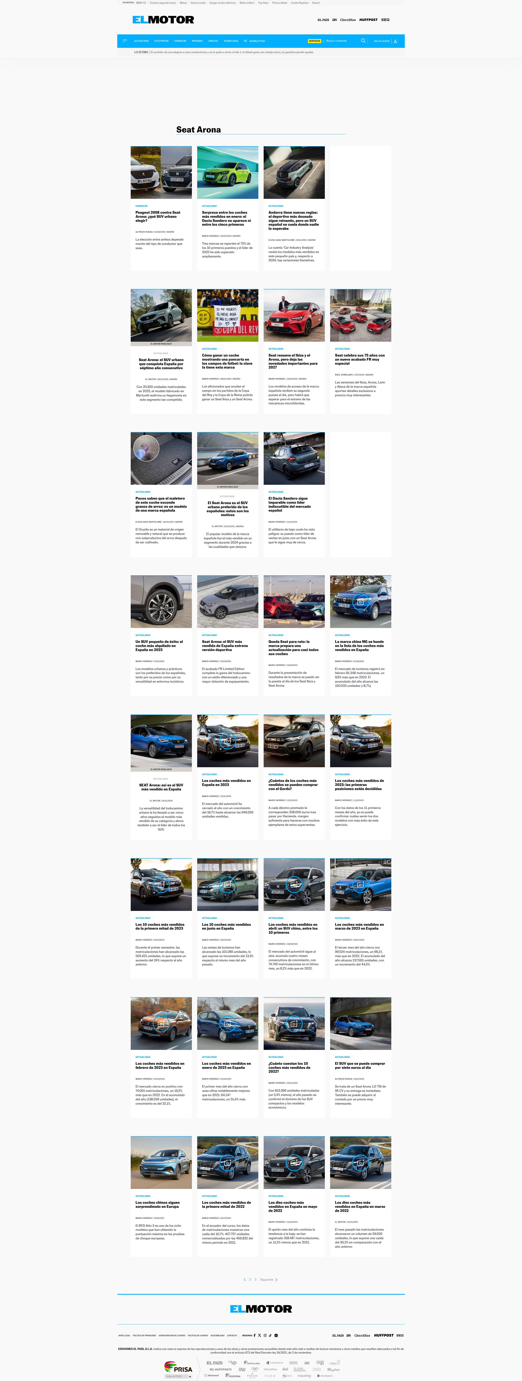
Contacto (232, 1336)
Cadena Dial (285, 1369)
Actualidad (141, 41)
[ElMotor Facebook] (254, 1336)
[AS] (334, 20)
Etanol (316, 2)
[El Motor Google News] (276, 1336)
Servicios (314, 41)
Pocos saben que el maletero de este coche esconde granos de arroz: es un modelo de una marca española (161, 504)
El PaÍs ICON (269, 1375)
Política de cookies (198, 1336)
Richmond (212, 1375)
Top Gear (263, 2)
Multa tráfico (247, 2)
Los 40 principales (234, 1363)
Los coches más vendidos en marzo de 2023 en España (359, 926)
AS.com (305, 1363)
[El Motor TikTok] (270, 1336)
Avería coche (198, 2)
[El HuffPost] (368, 20)
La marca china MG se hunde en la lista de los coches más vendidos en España (359, 646)
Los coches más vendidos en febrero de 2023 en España (160, 1065)
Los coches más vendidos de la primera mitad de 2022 (226, 1204)
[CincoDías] (348, 20)
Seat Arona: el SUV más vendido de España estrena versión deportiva (225, 646)
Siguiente (267, 1279)
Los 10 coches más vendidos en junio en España (226, 926)
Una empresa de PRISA (178, 1366)
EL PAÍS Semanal (300, 1369)
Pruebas (197, 41)
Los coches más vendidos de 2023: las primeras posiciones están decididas (359, 785)
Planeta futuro (315, 1369)
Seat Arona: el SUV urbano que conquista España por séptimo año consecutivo (161, 364)
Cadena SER (292, 1363)
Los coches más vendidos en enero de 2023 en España (226, 1065)
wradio (254, 1369)
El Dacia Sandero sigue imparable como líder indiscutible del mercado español (290, 504)
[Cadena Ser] (385, 20)
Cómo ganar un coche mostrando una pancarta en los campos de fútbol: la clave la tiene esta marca (227, 361)
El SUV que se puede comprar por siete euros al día (360, 1065)
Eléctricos (161, 41)
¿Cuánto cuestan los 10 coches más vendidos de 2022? (289, 1067)
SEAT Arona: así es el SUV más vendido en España (161, 787)
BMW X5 (141, 2)
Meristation (324, 1375)
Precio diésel (280, 2)
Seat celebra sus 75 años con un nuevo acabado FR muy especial (360, 359)
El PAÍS (214, 1363)
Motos (184, 2)
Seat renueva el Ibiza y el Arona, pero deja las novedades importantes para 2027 (293, 361)
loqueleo (304, 1375)
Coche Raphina (300, 2)
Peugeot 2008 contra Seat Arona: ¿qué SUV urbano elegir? (158, 216)
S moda (286, 1375)
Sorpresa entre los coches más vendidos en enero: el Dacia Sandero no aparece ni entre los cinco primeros (226, 218)
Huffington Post (220, 1369)
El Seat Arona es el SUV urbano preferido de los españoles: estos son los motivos (228, 509)
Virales (213, 41)
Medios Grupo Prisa (178, 1376)
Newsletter (257, 41)
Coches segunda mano (163, 2)
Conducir (180, 41)
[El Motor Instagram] (265, 1336)
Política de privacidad (144, 1336)
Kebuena (330, 1369)
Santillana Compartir (274, 1363)
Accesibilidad (217, 1336)
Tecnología (231, 41)
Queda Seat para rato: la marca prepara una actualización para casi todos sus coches (294, 648)
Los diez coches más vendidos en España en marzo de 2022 (360, 1206)
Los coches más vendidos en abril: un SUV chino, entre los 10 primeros (293, 928)
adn (318, 1363)
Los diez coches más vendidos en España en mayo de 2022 (293, 1206)
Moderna (232, 1375)
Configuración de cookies (171, 1336)
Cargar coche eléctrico (223, 2)
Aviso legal (124, 1336)
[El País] (323, 20)
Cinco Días (270, 1369)
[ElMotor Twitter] (259, 1336)
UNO (242, 1369)
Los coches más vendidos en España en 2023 (226, 783)
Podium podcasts (252, 1375)
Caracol (333, 1363)
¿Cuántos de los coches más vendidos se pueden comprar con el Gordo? (293, 785)
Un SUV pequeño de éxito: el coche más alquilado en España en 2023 (159, 646)
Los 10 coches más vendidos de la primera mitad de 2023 (160, 926)
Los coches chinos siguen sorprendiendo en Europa (158, 1204)
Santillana (253, 1363)
